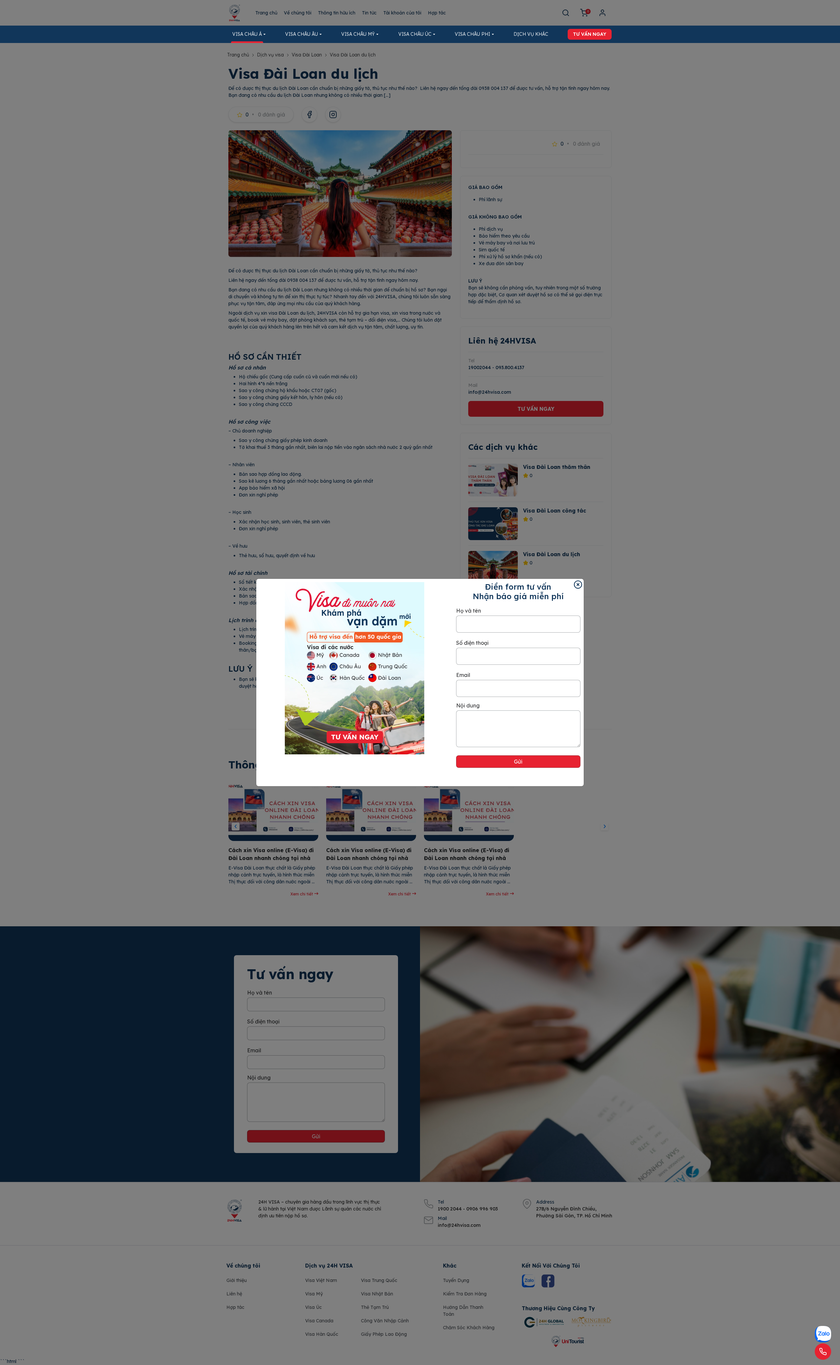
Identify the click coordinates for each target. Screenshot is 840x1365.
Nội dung (468, 705)
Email (463, 675)
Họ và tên (468, 610)
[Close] (578, 584)
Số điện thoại (472, 643)
